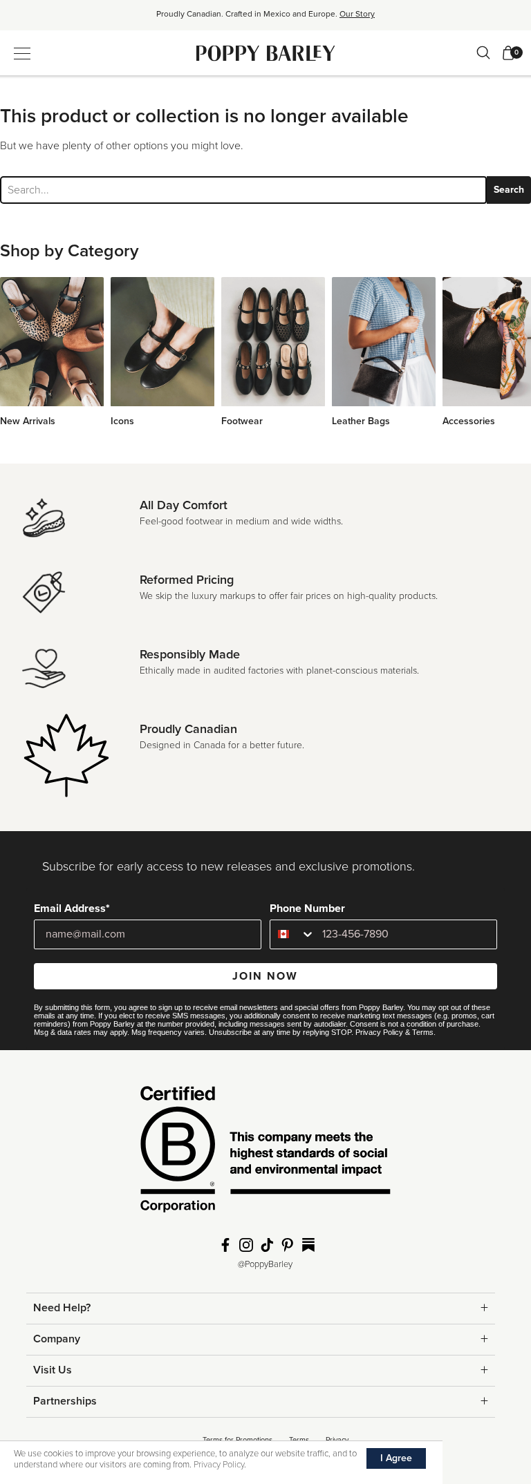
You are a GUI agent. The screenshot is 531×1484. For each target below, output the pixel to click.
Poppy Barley (265, 53)
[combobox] (292, 934)
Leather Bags (361, 421)
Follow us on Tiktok (267, 1245)
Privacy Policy (379, 1032)
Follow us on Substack (308, 1245)
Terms (423, 1032)
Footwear (242, 421)
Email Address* (72, 908)
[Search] (483, 52)
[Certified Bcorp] (265, 1153)
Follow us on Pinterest (288, 1245)
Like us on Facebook (225, 1245)
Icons (122, 421)
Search (509, 190)
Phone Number (307, 908)
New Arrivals (27, 421)
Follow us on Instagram (246, 1245)
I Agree (396, 1458)
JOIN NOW (265, 976)
